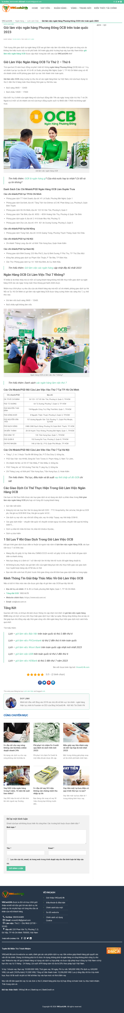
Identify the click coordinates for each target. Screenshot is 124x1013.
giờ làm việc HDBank (26, 660)
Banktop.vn (36, 990)
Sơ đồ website (52, 912)
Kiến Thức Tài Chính (105, 8)
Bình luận (11, 827)
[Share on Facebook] (40, 683)
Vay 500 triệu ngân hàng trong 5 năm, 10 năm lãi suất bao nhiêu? (17, 791)
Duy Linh (30, 39)
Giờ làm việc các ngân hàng (38, 267)
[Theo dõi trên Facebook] (114, 2)
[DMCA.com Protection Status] (113, 950)
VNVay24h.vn (24, 990)
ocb (43, 691)
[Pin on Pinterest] (49, 683)
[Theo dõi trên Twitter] (118, 2)
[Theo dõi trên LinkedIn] (121, 2)
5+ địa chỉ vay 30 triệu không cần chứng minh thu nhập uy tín (45, 791)
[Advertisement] (108, 66)
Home (35, 8)
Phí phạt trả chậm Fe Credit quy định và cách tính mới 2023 (46, 748)
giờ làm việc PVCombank (28, 640)
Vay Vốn (45, 8)
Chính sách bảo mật (54, 907)
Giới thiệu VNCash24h (55, 898)
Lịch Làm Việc (33, 21)
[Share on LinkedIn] (53, 683)
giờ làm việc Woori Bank (28, 647)
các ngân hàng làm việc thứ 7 (51, 382)
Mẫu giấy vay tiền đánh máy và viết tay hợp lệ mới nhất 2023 (75, 748)
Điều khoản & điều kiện (55, 902)
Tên (9, 848)
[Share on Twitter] (44, 683)
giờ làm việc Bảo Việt (26, 633)
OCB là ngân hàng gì (35, 178)
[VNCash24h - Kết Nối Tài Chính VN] (15, 8)
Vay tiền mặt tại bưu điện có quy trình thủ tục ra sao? (76, 789)
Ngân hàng (60, 8)
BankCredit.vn (48, 990)
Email (51, 848)
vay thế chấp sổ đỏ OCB (66, 477)
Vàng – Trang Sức (81, 8)
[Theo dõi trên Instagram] (116, 2)
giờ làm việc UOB (24, 654)
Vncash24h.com (82, 667)
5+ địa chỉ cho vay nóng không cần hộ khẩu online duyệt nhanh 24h (15, 748)
